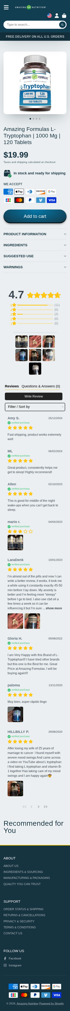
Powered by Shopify (51, 1003)
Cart (64, 15)
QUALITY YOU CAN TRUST (22, 884)
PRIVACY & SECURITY (19, 921)
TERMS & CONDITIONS (20, 927)
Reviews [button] (12, 386)
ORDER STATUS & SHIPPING (24, 909)
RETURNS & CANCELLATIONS (24, 915)
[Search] (62, 24)
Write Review (33, 396)
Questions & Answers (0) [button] (41, 386)
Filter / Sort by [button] (19, 407)
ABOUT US (11, 866)
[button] (21, 341)
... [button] (52, 608)
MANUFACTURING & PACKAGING (27, 877)
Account (56, 15)
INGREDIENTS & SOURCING (23, 871)
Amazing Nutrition (27, 1003)
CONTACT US (13, 933)
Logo (30, 7)
